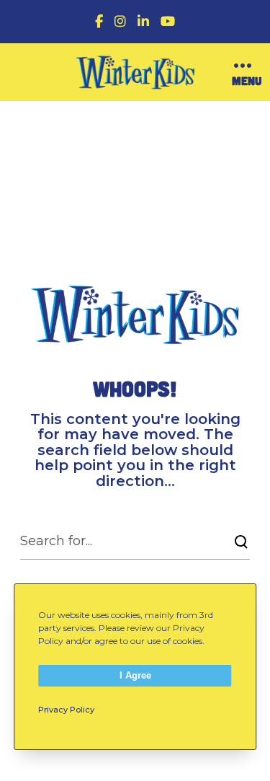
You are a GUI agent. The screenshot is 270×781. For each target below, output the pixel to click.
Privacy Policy (66, 710)
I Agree (135, 675)
